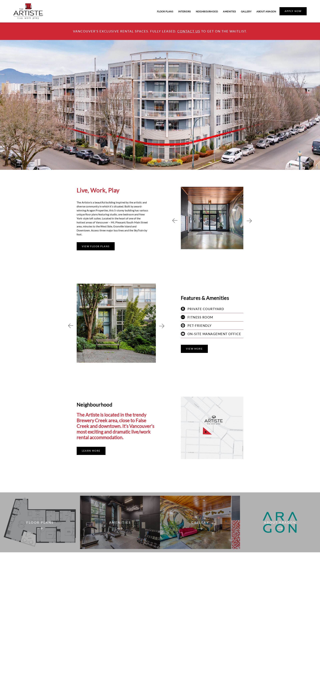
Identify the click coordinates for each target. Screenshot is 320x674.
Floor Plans (165, 11)
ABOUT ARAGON (280, 522)
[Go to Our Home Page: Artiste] (28, 11)
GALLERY (200, 522)
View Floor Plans (96, 246)
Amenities (229, 11)
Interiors (184, 11)
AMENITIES (120, 522)
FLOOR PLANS (40, 522)
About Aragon (266, 11)
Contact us (188, 31)
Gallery (246, 11)
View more (194, 348)
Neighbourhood (207, 11)
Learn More (91, 450)
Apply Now (293, 11)
